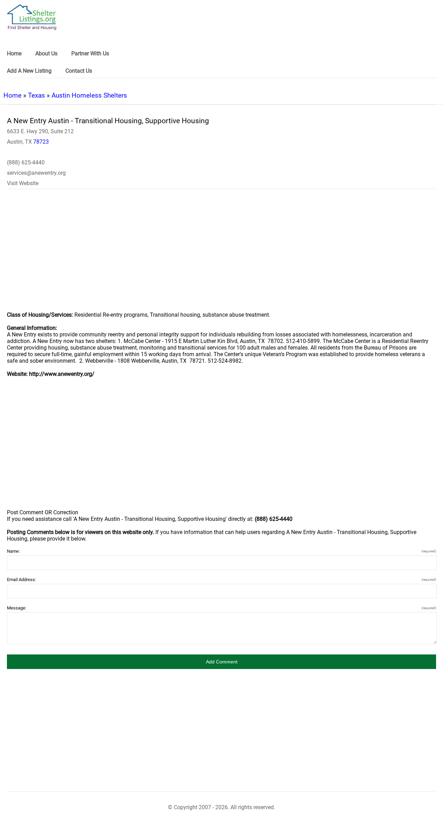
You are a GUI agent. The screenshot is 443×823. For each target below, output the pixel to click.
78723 (41, 141)
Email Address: (221, 579)
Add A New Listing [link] (29, 70)
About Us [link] (46, 53)
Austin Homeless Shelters (89, 95)
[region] (221, 254)
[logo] (32, 17)
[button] (221, 661)
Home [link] (14, 53)
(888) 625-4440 (26, 162)
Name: (221, 551)
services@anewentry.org (36, 173)
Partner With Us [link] (90, 53)
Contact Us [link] (78, 70)
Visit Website (22, 183)
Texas (36, 95)
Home (12, 95)
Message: (221, 608)
